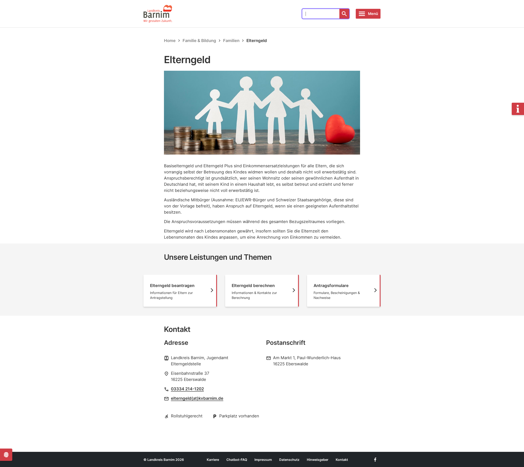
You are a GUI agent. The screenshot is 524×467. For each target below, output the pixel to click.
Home (170, 40)
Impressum (263, 460)
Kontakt (342, 460)
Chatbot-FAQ (236, 460)
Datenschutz (289, 460)
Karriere (213, 460)
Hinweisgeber (317, 460)
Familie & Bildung (199, 40)
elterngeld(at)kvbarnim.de (197, 398)
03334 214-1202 (187, 388)
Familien (231, 40)
